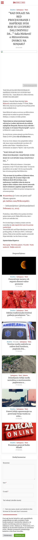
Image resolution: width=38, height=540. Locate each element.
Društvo (13, 10)
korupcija (7, 245)
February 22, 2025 (11, 208)
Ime (5, 483)
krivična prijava (17, 245)
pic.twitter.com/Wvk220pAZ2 (16, 201)
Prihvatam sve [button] (19, 535)
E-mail (5, 491)
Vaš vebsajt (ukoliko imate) (12, 500)
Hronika (16, 342)
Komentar (6, 463)
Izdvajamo (20, 10)
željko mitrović (16, 247)
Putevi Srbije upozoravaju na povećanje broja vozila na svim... (19, 413)
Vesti (26, 10)
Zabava (25, 375)
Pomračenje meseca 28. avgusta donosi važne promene (19, 281)
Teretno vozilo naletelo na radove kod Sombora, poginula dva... (19, 346)
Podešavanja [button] (8, 535)
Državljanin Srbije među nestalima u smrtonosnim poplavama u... (19, 380)
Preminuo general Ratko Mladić (19, 446)
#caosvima (8, 196)
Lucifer (26, 245)
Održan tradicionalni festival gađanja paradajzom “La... (19, 314)
